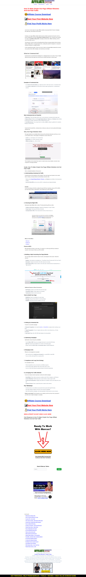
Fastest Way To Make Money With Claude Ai (33, 522)
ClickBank (27, 244)
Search (59, 469)
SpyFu (41, 327)
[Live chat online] (43, 568)
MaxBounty (28, 242)
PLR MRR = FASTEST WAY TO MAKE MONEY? (34, 536)
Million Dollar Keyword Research (31, 533)
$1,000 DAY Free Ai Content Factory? (32, 541)
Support (47, 4)
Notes (51, 4)
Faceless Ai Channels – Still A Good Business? (34, 525)
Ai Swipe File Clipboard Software (31, 540)
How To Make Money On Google (31, 528)
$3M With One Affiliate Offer (30, 515)
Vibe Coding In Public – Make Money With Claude (34, 520)
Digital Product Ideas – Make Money (32, 527)
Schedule (35, 4)
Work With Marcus (41, 4)
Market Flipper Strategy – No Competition (33, 535)
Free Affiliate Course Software (31, 543)
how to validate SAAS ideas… (31, 523)
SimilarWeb (46, 327)
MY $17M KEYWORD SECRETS (31, 538)
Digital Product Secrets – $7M (31, 546)
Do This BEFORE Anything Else (31, 530)
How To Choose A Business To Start (32, 517)
